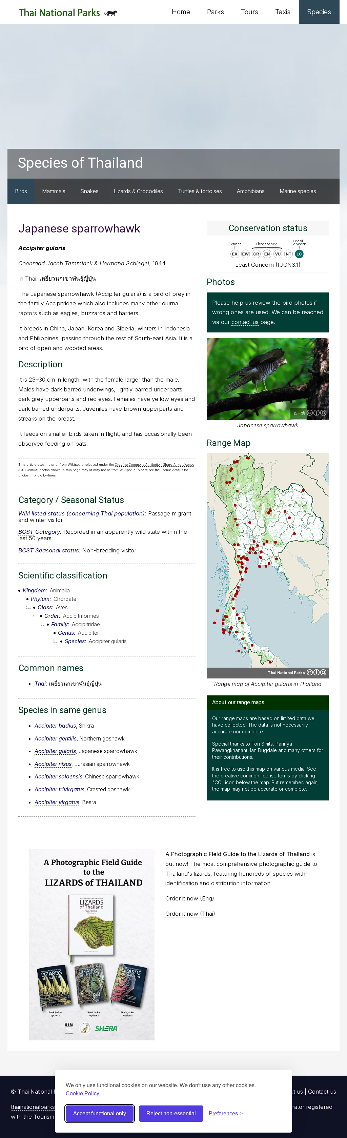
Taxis (282, 12)
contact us (245, 322)
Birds (21, 191)
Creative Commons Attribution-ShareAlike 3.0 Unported (316, 413)
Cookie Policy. (83, 1093)
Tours (249, 12)
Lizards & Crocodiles (138, 191)
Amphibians (251, 191)
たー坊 (299, 413)
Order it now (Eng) (189, 898)
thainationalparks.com (39, 1106)
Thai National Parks (68, 15)
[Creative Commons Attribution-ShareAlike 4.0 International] (316, 672)
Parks (215, 12)
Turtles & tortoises (200, 191)
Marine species (298, 191)
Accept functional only (99, 1113)
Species (319, 12)
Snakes (89, 191)
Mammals (53, 191)
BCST (26, 531)
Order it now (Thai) (190, 913)
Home (181, 12)
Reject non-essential (171, 1113)
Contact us (322, 1091)
